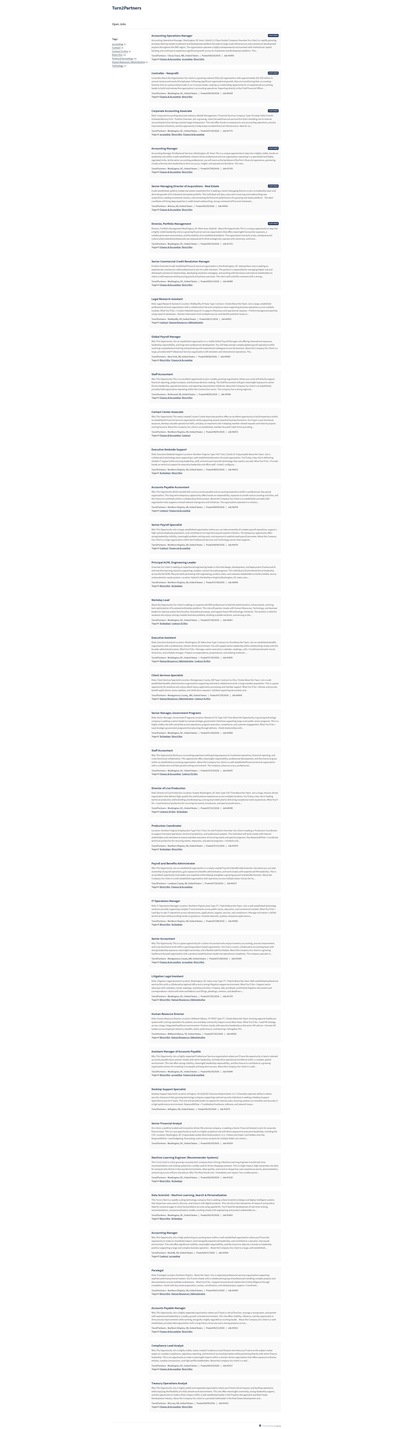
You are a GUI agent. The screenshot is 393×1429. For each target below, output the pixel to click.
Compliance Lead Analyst (167, 1345)
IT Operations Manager (166, 901)
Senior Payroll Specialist (167, 524)
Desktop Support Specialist (169, 1089)
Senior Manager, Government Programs (176, 713)
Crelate (277, 1425)
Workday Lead (160, 600)
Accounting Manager (165, 148)
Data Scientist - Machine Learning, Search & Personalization (189, 1195)
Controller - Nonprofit (165, 73)
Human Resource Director (168, 1014)
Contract (116, 47)
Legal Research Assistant (167, 299)
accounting (117, 44)
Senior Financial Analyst (167, 1123)
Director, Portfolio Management (171, 223)
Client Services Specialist (167, 675)
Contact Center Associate (167, 412)
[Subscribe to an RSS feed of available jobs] (260, 1425)
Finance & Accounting (122, 58)
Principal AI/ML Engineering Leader (174, 562)
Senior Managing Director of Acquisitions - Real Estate (185, 186)
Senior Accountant (163, 938)
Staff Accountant (162, 374)
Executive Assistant (164, 637)
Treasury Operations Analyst (169, 1383)
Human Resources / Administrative (128, 62)
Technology (117, 65)
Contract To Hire (120, 51)
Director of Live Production (168, 788)
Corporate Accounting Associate (172, 111)
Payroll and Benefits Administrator (173, 863)
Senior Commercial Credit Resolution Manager (181, 261)
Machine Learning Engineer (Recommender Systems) (185, 1157)
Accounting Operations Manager (172, 35)
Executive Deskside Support (169, 449)
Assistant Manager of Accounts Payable (176, 1051)
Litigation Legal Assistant (167, 976)
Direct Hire (117, 54)
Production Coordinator (166, 825)
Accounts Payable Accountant (170, 487)
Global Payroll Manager (166, 336)
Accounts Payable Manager (169, 1308)
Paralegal (157, 1270)
